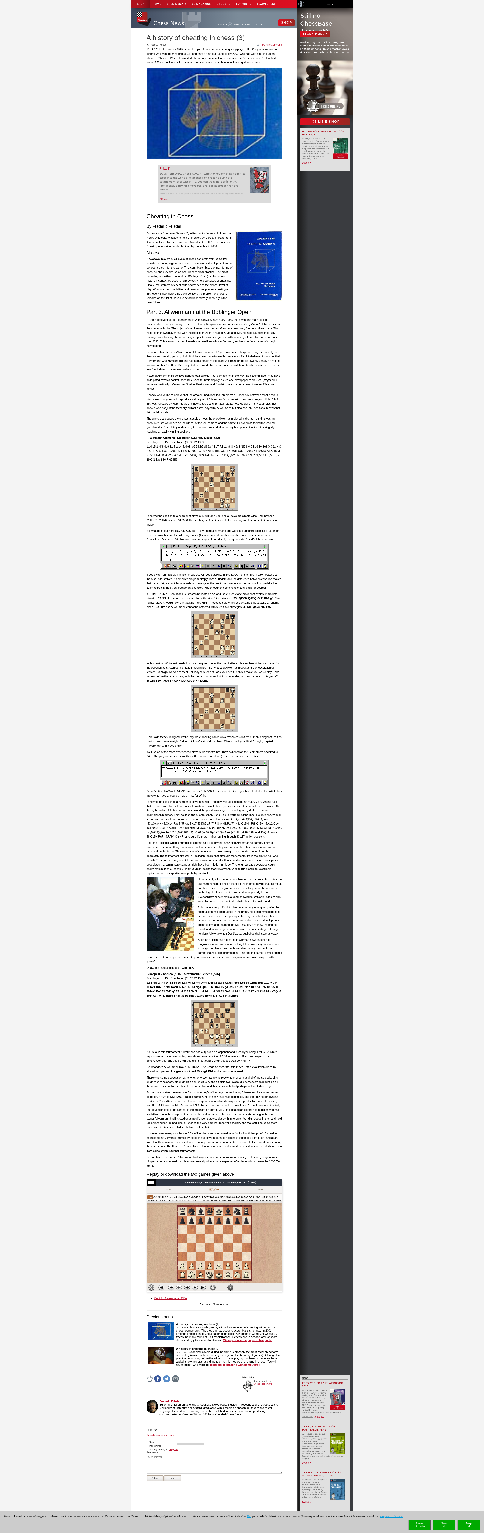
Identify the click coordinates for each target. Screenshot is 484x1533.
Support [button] (242, 3)
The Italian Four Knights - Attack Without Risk (322, 1474)
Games (259, 1189)
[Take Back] (179, 1287)
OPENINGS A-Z (176, 3)
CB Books (223, 3)
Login (329, 4)
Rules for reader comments (160, 1435)
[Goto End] (195, 1287)
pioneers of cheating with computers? (235, 1364)
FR (260, 24)
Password (154, 1446)
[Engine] (151, 1287)
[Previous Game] (161, 1287)
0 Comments (275, 44)
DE (249, 24)
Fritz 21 (165, 168)
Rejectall (444, 1525)
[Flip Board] (213, 1287)
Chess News (168, 23)
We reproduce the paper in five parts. (247, 1340)
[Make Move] (187, 1287)
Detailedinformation (419, 1525)
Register (173, 1449)
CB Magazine (201, 3)
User (152, 1442)
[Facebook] (158, 1378)
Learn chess (266, 3)
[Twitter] (167, 1378)
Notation (214, 1189)
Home (157, 3)
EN (253, 24)
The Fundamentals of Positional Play (318, 1428)
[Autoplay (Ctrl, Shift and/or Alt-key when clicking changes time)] (171, 1287)
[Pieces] (230, 1287)
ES (257, 24)
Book (169, 1189)
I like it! (264, 44)
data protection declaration (391, 1516)
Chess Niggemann (263, 1384)
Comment (152, 1452)
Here (249, 1516)
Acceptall (469, 1525)
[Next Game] (203, 1287)
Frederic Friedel (169, 1401)
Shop (140, 4)
